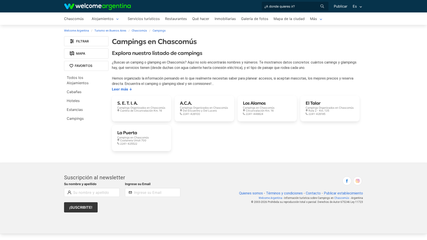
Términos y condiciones (284, 193)
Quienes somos (251, 193)
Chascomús (74, 18)
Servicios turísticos (144, 18)
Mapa (80, 53)
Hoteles (73, 100)
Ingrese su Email (138, 184)
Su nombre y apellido (80, 184)
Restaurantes (176, 18)
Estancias (75, 109)
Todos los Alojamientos (78, 80)
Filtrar (82, 41)
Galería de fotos (254, 18)
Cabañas (74, 92)
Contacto (313, 193)
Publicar (340, 6)
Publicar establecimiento (343, 193)
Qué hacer (200, 18)
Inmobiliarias (225, 18)
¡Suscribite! (80, 207)
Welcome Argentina (270, 198)
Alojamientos (102, 18)
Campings (75, 118)
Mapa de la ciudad (289, 18)
